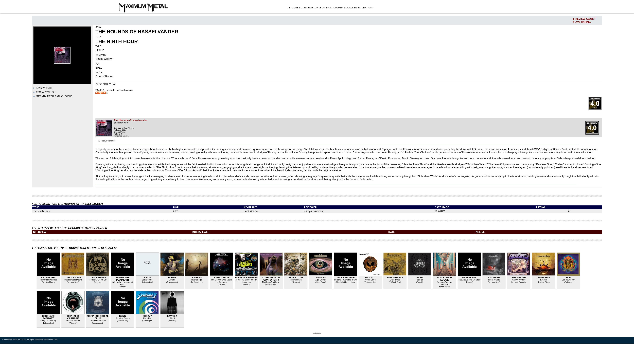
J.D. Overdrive (345, 277)
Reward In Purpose (48, 280)
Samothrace (395, 277)
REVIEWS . (309, 7)
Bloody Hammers (246, 277)
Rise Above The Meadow (469, 280)
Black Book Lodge (444, 278)
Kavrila (172, 316)
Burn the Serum (123, 318)
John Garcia (221, 277)
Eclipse (543, 280)
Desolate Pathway (48, 317)
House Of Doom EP (97, 280)
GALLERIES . (355, 7)
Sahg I (420, 280)
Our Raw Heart (568, 280)
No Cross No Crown (271, 282)
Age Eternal (320, 280)
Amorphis (494, 277)
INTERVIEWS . (324, 7)
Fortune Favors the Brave (345, 280)
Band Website (44, 88)
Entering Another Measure (444, 283)
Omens (172, 280)
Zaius (147, 277)
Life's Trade (395, 280)
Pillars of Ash (296, 280)
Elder (172, 277)
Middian (321, 277)
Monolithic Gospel (98, 320)
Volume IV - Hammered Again (122, 283)
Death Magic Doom (73, 280)
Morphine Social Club (98, 317)
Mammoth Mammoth (122, 278)
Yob (568, 277)
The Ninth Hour (41, 211)
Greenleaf (469, 277)
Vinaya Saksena (125, 90)
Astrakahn (48, 277)
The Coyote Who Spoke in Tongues (221, 281)
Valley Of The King (48, 320)
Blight (172, 318)
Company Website (46, 92)
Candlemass (73, 277)
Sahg (419, 277)
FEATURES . (295, 7)
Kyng (122, 316)
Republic (147, 318)
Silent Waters (494, 280)
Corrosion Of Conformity (271, 278)
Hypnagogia (196, 280)
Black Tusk (295, 277)
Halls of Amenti (73, 320)
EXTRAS (368, 7)
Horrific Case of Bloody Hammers (246, 281)
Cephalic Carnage (73, 317)
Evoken (197, 277)
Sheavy (147, 316)
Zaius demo (147, 280)
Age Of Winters (519, 280)
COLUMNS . (340, 7)
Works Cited (370, 280)
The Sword (519, 277)
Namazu (370, 277)
